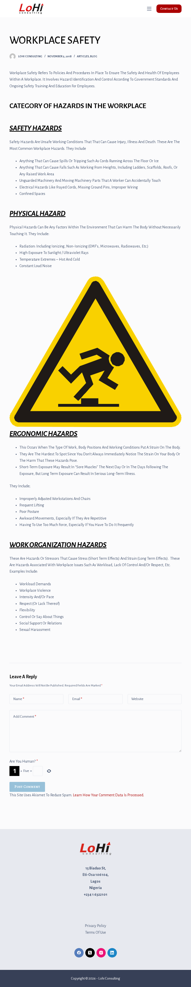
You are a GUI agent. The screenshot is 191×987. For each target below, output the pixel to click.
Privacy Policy (95, 926)
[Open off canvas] (149, 8)
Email (77, 699)
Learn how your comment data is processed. (108, 795)
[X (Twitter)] (90, 952)
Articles (83, 56)
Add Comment (24, 716)
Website (137, 699)
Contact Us (169, 8)
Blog (93, 56)
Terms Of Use (95, 932)
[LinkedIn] (112, 952)
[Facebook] (79, 952)
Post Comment (27, 786)
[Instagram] (101, 952)
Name (18, 699)
